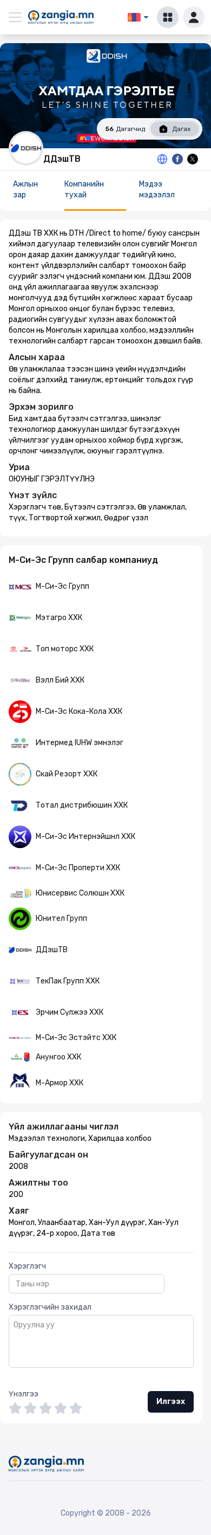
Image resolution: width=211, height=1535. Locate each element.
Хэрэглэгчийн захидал (50, 1307)
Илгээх (170, 1401)
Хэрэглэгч (27, 1266)
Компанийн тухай (84, 189)
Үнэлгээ (23, 1394)
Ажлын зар (25, 189)
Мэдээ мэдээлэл (157, 189)
